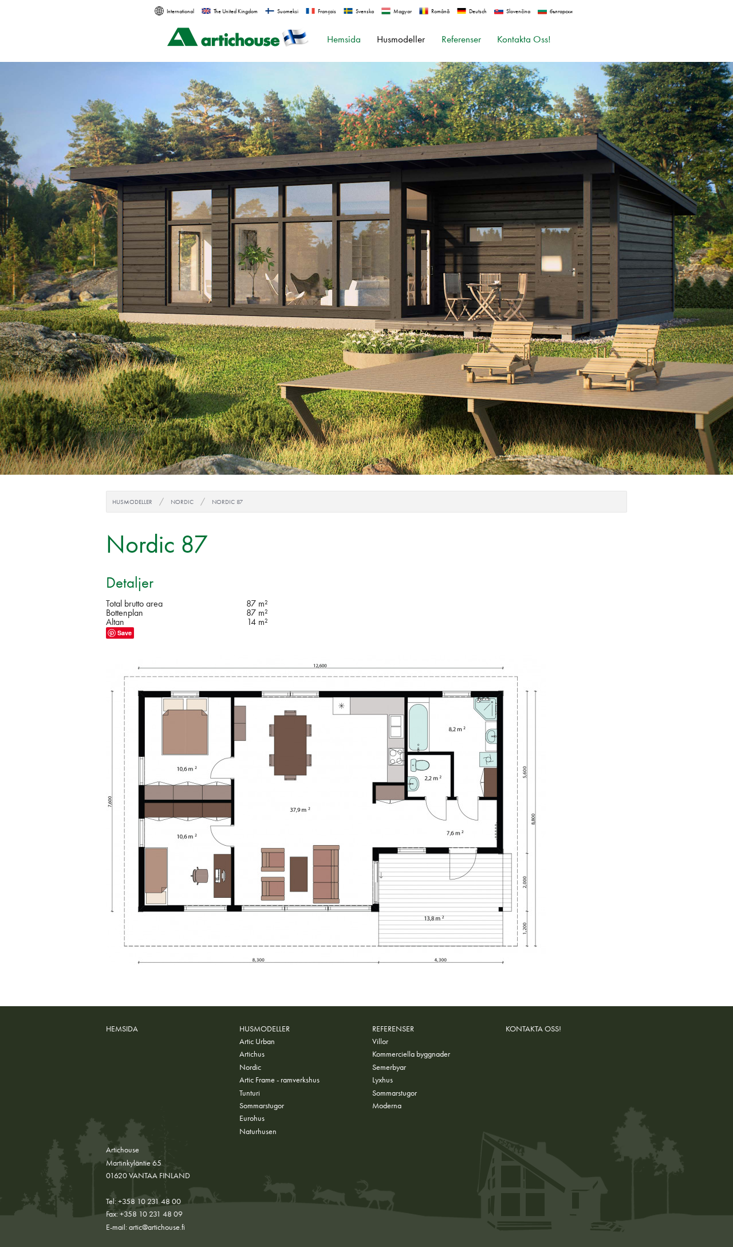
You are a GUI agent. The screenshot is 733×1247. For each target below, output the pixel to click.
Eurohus (252, 1118)
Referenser (461, 39)
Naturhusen (258, 1131)
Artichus (252, 1054)
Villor (380, 1041)
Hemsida (344, 39)
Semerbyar (389, 1067)
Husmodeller (401, 39)
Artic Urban (257, 1041)
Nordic (182, 502)
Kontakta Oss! (524, 39)
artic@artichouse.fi (157, 1227)
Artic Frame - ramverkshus (279, 1079)
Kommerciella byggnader (411, 1054)
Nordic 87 (227, 502)
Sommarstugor (261, 1105)
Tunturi (249, 1093)
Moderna (386, 1105)
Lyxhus (382, 1079)
